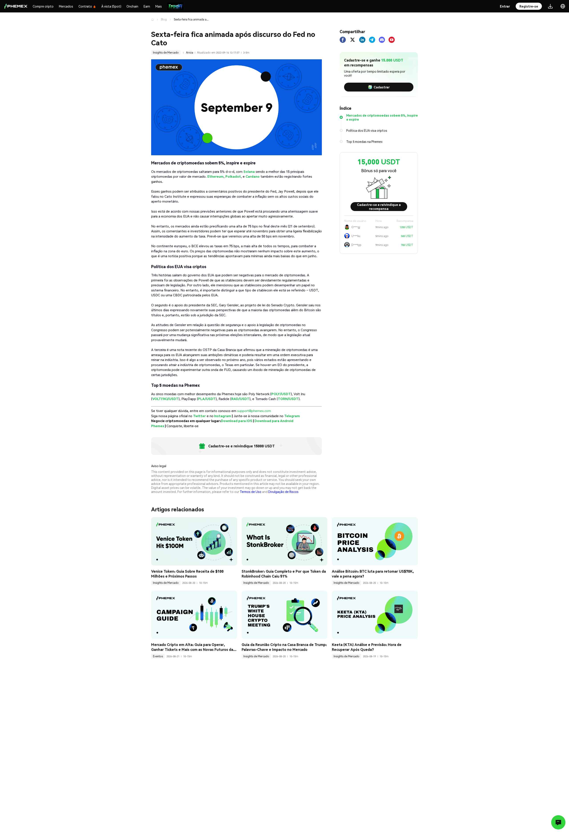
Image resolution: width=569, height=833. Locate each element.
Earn (147, 6)
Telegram (292, 416)
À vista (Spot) (111, 6)
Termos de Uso (250, 492)
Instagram (222, 416)
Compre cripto (43, 6)
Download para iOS (236, 420)
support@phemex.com (254, 411)
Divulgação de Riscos (283, 492)
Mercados (66, 6)
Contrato (85, 6)
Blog (164, 19)
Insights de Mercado (166, 52)
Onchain (132, 6)
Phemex (157, 426)
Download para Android (273, 420)
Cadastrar (382, 87)
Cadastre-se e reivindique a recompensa (379, 207)
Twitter (199, 416)
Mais (158, 6)
